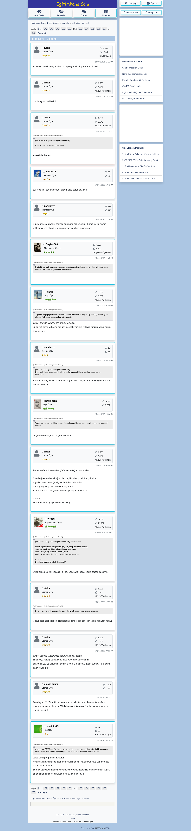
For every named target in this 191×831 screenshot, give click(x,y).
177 (45, 29)
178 (51, 29)
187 (104, 29)
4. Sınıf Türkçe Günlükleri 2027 (136, 172)
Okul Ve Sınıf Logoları (132, 86)
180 (63, 29)
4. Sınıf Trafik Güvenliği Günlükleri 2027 (140, 178)
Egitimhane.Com (87, 828)
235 (33, 33)
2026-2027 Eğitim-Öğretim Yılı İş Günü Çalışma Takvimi (142, 160)
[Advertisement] (141, 36)
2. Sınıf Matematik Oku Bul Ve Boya (138, 166)
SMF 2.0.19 (60, 815)
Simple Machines (82, 815)
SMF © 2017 (70, 815)
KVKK (107, 828)
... (41, 29)
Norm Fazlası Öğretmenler (134, 74)
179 (57, 29)
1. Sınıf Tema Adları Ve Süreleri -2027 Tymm (142, 154)
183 (80, 29)
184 (86, 29)
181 (69, 29)
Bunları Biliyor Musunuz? (133, 98)
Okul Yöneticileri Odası (132, 68)
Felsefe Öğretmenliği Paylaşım (136, 80)
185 (92, 29)
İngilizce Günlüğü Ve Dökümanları (137, 92)
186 (98, 29)
